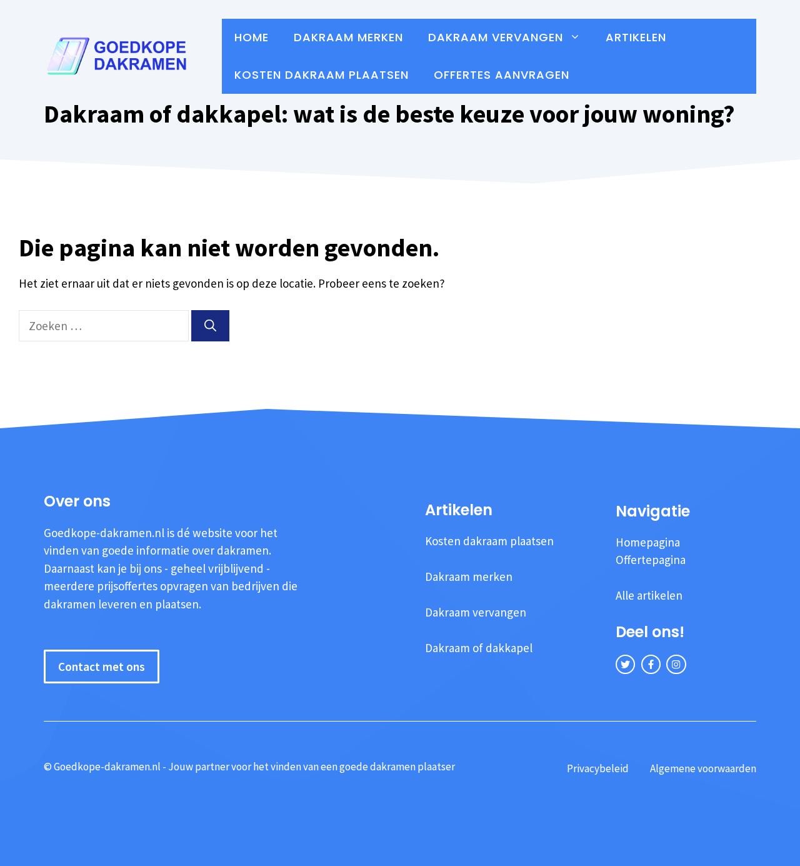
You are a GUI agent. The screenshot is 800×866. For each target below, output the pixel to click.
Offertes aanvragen (501, 75)
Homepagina (648, 542)
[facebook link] (651, 664)
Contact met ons (101, 666)
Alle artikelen (649, 595)
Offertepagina (651, 559)
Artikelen (636, 37)
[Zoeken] (210, 326)
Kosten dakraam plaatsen (321, 75)
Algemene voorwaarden (703, 768)
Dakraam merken (348, 37)
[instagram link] (676, 664)
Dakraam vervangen (495, 37)
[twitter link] (625, 664)
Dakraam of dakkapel (478, 647)
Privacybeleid (598, 768)
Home (251, 37)
